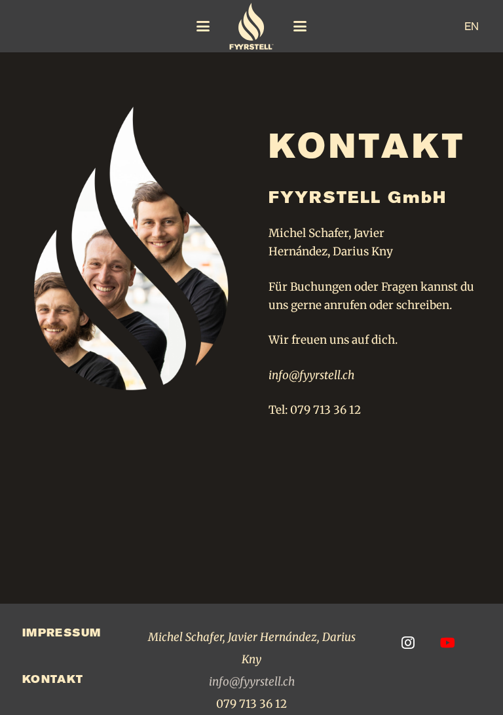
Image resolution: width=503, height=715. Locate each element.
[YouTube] (447, 642)
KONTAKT (53, 679)
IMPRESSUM (61, 632)
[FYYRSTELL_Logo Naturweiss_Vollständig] (252, 26)
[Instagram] (407, 642)
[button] (202, 26)
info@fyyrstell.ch (311, 375)
